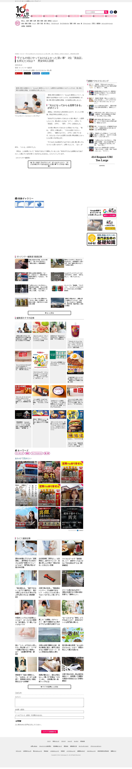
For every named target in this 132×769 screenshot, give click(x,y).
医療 (71, 23)
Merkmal (46, 751)
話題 (45, 20)
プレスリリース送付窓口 (45, 746)
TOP (37, 16)
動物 (30, 23)
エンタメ (99, 16)
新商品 (50, 20)
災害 (38, 23)
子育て (94, 23)
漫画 (38, 20)
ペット (34, 23)
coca (78, 23)
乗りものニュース (37, 751)
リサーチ (74, 16)
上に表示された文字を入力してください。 (28, 724)
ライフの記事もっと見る (50, 687)
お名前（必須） (20, 709)
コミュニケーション (107, 23)
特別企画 (111, 16)
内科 (74, 23)
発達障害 (28, 26)
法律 (27, 20)
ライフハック (55, 23)
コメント (18, 697)
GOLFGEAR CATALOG (103, 751)
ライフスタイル (64, 23)
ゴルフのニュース (91, 751)
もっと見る (50, 313)
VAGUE (63, 751)
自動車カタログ (81, 751)
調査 (33, 70)
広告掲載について (57, 746)
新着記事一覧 (73, 746)
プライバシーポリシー (96, 746)
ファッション (87, 23)
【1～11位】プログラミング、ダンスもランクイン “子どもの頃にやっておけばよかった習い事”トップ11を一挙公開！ (49, 164)
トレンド (86, 16)
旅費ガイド (113, 751)
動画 (42, 20)
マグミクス (18, 751)
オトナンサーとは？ (83, 746)
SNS (22, 23)
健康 (31, 20)
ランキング (26, 70)
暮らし (23, 20)
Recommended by (73, 530)
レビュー (55, 20)
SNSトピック (62, 16)
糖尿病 (98, 23)
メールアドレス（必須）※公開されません (28, 715)
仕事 (34, 20)
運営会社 (66, 746)
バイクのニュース (71, 751)
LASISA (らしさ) (27, 751)
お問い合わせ (34, 746)
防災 (42, 23)
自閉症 (23, 26)
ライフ (49, 16)
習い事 (49, 70)
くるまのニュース (54, 751)
